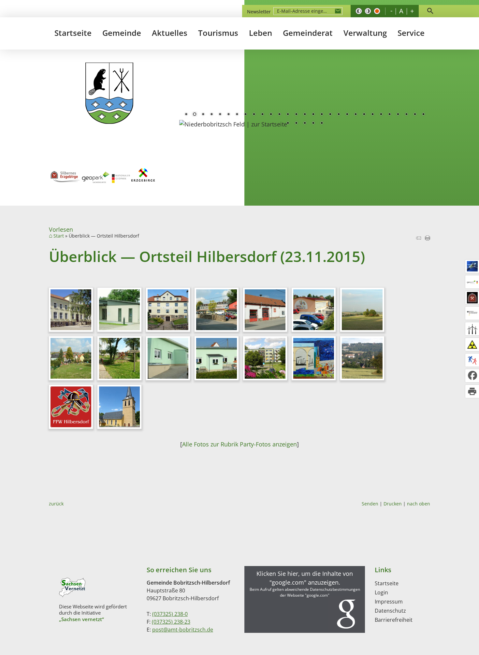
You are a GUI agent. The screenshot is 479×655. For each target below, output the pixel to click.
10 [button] (262, 114)
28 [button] (414, 114)
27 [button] (406, 114)
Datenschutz (390, 610)
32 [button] (304, 123)
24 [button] (381, 114)
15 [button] (304, 114)
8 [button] (245, 114)
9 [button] (253, 114)
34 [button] (321, 123)
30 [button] (287, 123)
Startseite (73, 32)
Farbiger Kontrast (377, 11)
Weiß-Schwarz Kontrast (368, 11)
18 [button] (330, 114)
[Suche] (430, 11)
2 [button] (194, 114)
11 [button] (270, 114)
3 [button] (203, 114)
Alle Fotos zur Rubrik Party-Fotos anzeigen (239, 444)
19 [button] (338, 114)
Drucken (393, 504)
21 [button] (355, 114)
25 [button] (389, 114)
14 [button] (296, 114)
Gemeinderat (308, 32)
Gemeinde (121, 32)
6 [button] (228, 114)
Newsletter (259, 11)
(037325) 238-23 (171, 621)
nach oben (418, 504)
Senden (370, 504)
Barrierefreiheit (394, 619)
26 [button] (397, 114)
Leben (260, 32)
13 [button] (287, 114)
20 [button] (347, 114)
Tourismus (218, 32)
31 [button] (296, 123)
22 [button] (364, 114)
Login (381, 592)
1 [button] (186, 114)
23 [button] (372, 114)
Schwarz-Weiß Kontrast (359, 11)
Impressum (389, 601)
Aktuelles (169, 32)
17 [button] (321, 114)
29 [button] (423, 114)
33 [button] (313, 123)
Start (58, 236)
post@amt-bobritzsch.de (182, 629)
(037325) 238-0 (170, 614)
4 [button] (211, 114)
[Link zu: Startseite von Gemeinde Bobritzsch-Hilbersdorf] (109, 93)
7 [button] (236, 114)
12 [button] (279, 114)
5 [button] (220, 114)
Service (411, 32)
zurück (56, 504)
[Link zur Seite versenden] (418, 238)
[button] (304, 599)
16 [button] (313, 114)
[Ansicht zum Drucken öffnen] (427, 238)
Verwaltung (365, 32)
